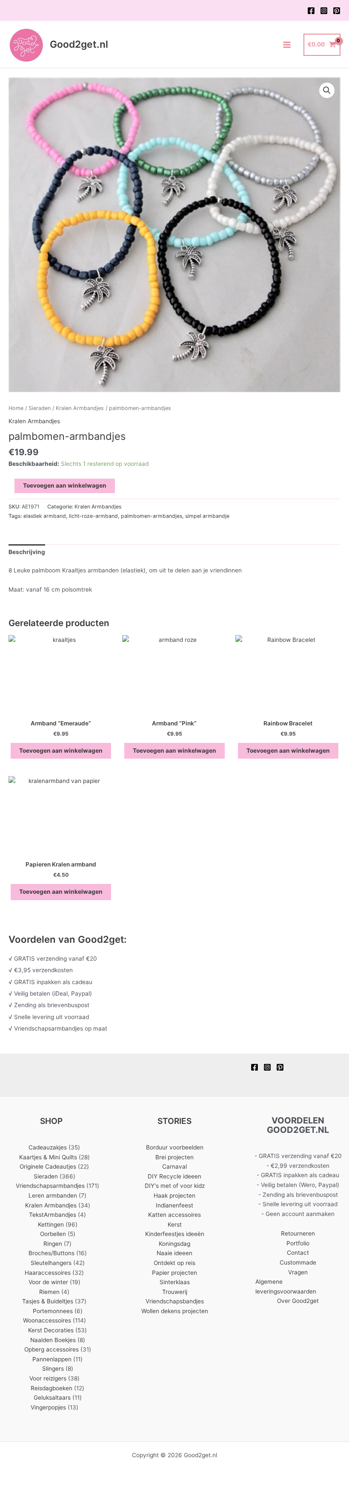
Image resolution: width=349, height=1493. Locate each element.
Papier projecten (174, 1272)
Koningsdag (174, 1243)
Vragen (298, 1272)
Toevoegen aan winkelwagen (64, 485)
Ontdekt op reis (174, 1262)
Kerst (175, 1224)
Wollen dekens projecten (174, 1311)
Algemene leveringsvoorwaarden (285, 1286)
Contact (298, 1252)
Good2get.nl (79, 44)
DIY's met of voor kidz (175, 1185)
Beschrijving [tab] (27, 552)
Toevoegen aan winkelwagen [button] (61, 750)
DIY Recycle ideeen (174, 1176)
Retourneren (298, 1233)
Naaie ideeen (174, 1253)
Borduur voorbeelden (174, 1147)
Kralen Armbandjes (80, 408)
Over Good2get (298, 1300)
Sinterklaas (175, 1282)
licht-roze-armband (93, 516)
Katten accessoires (174, 1214)
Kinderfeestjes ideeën (174, 1233)
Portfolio (297, 1243)
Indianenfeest (174, 1205)
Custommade (298, 1262)
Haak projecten (174, 1195)
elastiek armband (44, 516)
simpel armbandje (207, 516)
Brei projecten (174, 1157)
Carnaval (174, 1166)
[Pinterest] (336, 10)
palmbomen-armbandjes (151, 516)
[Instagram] (324, 10)
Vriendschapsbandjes (175, 1301)
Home (16, 408)
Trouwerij (174, 1291)
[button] (327, 90)
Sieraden (40, 408)
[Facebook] (311, 10)
